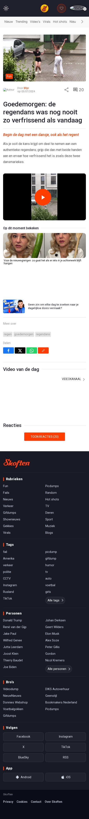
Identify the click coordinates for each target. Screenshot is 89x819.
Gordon (50, 654)
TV (47, 506)
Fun (5, 486)
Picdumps (52, 486)
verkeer (8, 565)
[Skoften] (16, 462)
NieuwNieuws (12, 696)
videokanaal (72, 379)
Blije (26, 88)
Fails (6, 493)
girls (48, 592)
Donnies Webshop (15, 702)
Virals (47, 21)
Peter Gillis (52, 647)
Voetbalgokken (13, 709)
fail (5, 552)
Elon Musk (52, 634)
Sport (49, 519)
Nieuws (75, 21)
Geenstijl (51, 696)
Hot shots (60, 21)
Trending (22, 21)
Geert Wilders (54, 627)
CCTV (7, 578)
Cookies (22, 801)
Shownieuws (11, 519)
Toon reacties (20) (45, 436)
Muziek (50, 526)
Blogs (49, 533)
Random (51, 493)
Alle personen (57, 669)
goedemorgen (23, 334)
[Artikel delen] (66, 90)
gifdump (50, 558)
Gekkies (8, 526)
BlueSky (23, 757)
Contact (36, 801)
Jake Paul (9, 634)
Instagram (10, 585)
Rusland (8, 592)
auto (48, 578)
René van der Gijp (14, 627)
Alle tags (53, 600)
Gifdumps (9, 513)
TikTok (7, 598)
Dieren (49, 513)
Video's (35, 21)
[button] (82, 22)
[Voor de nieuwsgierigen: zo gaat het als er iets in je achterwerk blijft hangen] (44, 245)
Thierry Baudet (13, 660)
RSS (66, 757)
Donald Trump (12, 620)
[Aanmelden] (78, 8)
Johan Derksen (55, 620)
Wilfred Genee (12, 640)
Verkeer (8, 506)
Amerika (8, 558)
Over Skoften (53, 801)
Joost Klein (10, 654)
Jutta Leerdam (13, 647)
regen (8, 334)
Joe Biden (10, 667)
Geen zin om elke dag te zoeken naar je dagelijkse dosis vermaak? (53, 306)
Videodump (10, 689)
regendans (43, 334)
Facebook (23, 736)
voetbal (50, 585)
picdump (51, 552)
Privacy (8, 801)
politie (7, 572)
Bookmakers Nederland (61, 702)
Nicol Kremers (55, 660)
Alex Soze (52, 640)
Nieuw (8, 21)
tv (46, 572)
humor (49, 565)
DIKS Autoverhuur (57, 689)
